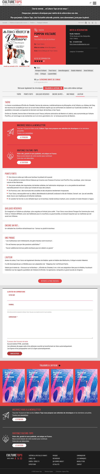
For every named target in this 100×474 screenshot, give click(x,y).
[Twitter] (18, 458)
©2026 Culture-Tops (36, 471)
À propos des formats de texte (17, 341)
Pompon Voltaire (42, 22)
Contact (79, 464)
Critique (43, 74)
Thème (19, 94)
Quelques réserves (42, 94)
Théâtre (32, 22)
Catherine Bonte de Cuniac (49, 79)
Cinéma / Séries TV (34, 461)
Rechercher (56, 458)
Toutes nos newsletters (25, 133)
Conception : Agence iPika (62, 471)
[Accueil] (12, 3)
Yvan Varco (52, 70)
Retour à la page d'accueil (50, 281)
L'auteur (80, 94)
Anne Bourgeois (63, 70)
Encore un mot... (58, 94)
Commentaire (12, 317)
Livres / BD (32, 458)
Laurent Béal (52, 74)
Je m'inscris (24, 137)
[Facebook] (15, 458)
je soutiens (24, 162)
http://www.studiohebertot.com (79, 44)
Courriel (11, 304)
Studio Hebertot (76, 70)
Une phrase (70, 94)
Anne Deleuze (88, 70)
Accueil (5, 22)
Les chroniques (81, 458)
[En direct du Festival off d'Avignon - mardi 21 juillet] (86, 385)
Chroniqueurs (81, 455)
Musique (55, 455)
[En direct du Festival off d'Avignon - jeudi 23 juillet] (38, 385)
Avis (36, 74)
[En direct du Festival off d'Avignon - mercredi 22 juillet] (62, 385)
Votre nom (12, 295)
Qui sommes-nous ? (58, 461)
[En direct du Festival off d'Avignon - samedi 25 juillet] (14, 385)
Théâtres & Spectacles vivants (18, 22)
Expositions (32, 464)
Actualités (56, 464)
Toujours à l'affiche (52, 88)
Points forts (28, 94)
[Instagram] (21, 458)
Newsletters (81, 461)
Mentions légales (49, 471)
